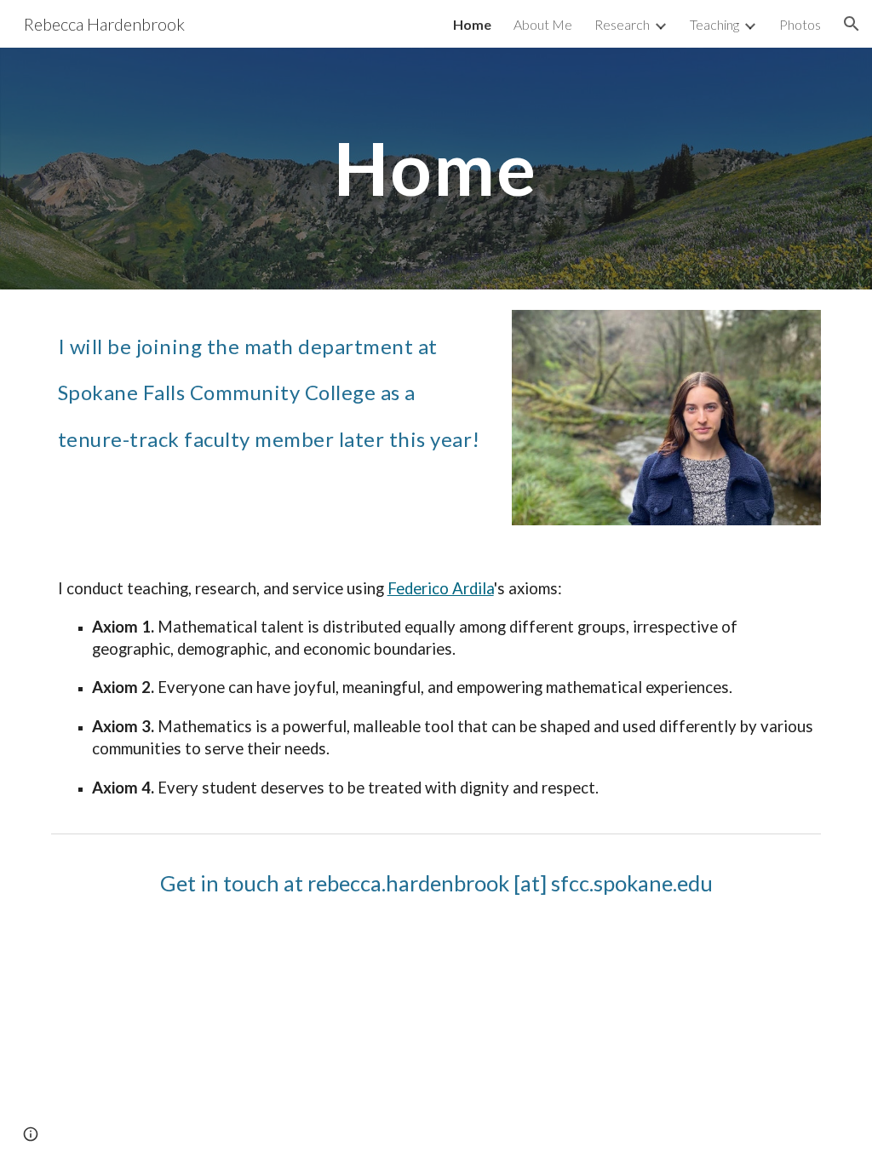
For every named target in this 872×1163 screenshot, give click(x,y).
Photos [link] (800, 24)
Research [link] (622, 24)
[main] (435, 168)
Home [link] (472, 24)
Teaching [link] (714, 24)
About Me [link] (542, 24)
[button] (851, 23)
